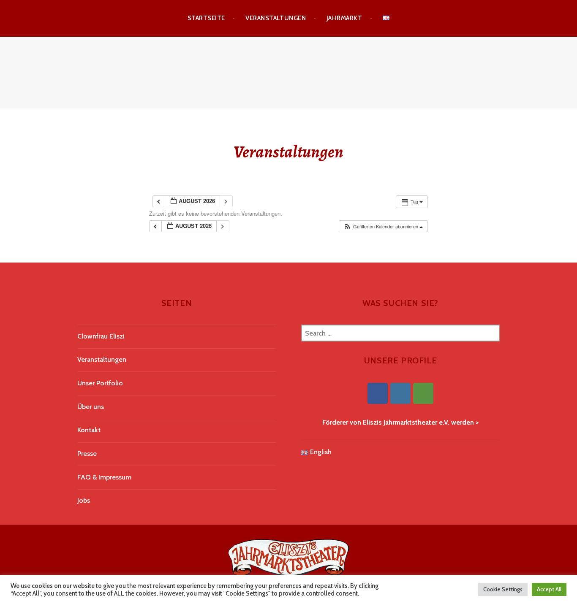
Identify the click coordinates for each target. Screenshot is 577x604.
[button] (383, 226)
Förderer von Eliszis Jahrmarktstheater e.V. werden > (400, 422)
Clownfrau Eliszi (101, 336)
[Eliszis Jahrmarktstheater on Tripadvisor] (423, 393)
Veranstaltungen (275, 18)
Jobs (83, 500)
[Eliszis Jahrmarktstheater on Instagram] (400, 393)
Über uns (90, 407)
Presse (87, 454)
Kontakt (89, 430)
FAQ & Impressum (104, 477)
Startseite (206, 18)
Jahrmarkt (344, 18)
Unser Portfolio (100, 383)
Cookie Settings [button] (503, 589)
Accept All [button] (549, 589)
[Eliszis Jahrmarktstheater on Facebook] (377, 393)
